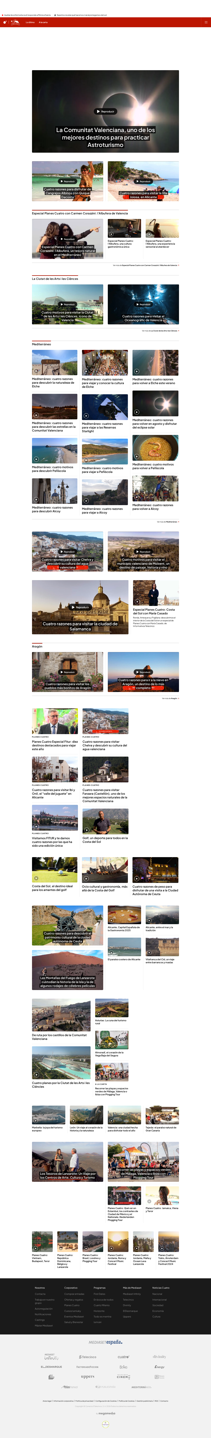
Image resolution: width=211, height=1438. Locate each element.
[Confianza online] (105, 1427)
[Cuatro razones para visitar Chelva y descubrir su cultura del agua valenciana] (105, 721)
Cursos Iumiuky (72, 1310)
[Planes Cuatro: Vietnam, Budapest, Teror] (42, 1241)
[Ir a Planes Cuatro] (15, 22)
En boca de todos (103, 1299)
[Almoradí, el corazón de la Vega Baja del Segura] (111, 1040)
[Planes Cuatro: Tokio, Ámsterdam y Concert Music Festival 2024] (168, 1241)
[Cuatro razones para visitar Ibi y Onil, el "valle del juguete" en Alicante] (55, 769)
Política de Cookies (126, 1401)
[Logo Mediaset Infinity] (51, 1357)
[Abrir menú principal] (206, 22)
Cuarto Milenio (102, 1305)
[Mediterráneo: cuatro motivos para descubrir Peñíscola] (54, 450)
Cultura (156, 1316)
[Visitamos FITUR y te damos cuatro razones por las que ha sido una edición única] (55, 818)
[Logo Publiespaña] (105, 1387)
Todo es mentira (102, 1316)
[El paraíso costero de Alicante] (124, 947)
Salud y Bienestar (73, 1322)
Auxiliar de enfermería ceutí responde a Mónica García (27, 15)
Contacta (40, 1293)
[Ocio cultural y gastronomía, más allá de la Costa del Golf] (105, 870)
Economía (158, 1310)
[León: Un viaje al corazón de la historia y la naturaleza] (86, 1115)
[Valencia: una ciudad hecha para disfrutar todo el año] (124, 1115)
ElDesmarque (130, 1310)
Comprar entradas (74, 1293)
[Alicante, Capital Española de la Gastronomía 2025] (124, 915)
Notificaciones (43, 1314)
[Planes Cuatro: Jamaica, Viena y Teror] (162, 1195)
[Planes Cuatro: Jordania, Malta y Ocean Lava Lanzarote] (143, 1241)
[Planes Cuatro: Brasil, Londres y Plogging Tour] (93, 1241)
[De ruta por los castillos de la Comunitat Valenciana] (61, 1015)
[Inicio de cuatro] (5, 22)
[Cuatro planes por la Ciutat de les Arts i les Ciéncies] (61, 1062)
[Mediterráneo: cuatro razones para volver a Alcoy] (155, 488)
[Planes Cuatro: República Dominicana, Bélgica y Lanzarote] (67, 1241)
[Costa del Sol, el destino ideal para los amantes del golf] (54, 870)
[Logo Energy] (160, 1367)
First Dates (99, 1293)
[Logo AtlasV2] (69, 1387)
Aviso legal (47, 1401)
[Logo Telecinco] (87, 1357)
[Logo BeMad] (52, 1377)
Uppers (127, 1316)
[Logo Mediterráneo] (141, 1387)
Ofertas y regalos (73, 1299)
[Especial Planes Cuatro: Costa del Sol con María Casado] (156, 593)
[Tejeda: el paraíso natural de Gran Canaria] (162, 1115)
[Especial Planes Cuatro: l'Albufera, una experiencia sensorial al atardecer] (162, 228)
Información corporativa (63, 1401)
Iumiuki (97, 1322)
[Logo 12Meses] (159, 1377)
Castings (40, 1319)
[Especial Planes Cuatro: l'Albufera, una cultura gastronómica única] (124, 228)
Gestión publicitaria (145, 1401)
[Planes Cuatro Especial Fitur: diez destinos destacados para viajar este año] (55, 721)
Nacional (157, 1293)
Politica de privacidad (84, 1401)
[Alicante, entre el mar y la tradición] (162, 915)
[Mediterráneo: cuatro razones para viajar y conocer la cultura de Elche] (105, 363)
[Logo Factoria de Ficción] (87, 1367)
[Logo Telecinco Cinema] (123, 1377)
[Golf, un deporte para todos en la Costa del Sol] (105, 821)
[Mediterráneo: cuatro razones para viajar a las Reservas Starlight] (105, 407)
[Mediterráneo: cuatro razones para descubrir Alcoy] (54, 491)
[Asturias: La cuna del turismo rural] (111, 1008)
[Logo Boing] (123, 1367)
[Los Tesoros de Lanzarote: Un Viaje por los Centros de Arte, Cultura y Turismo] (67, 1162)
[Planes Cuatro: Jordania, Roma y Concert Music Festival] (118, 1241)
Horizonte (99, 1310)
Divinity (127, 1305)
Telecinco (128, 1299)
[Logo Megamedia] (107, 1413)
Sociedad (157, 1305)
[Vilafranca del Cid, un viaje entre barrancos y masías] (162, 947)
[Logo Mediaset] (105, 1343)
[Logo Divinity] (159, 1357)
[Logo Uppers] (87, 1377)
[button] (105, 111)
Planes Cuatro (40, 737)
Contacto (164, 1401)
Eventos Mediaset (74, 1316)
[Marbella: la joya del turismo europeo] (48, 1115)
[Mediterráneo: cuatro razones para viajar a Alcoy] (105, 492)
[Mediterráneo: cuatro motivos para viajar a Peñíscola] (105, 451)
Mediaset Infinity (132, 1293)
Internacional (159, 1299)
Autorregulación (44, 1308)
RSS (156, 1401)
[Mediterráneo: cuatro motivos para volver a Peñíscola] (155, 448)
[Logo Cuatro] (123, 1357)
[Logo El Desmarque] (51, 1367)
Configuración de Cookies (106, 1401)
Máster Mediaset (44, 1325)
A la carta (101, 1084)
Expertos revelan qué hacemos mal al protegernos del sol (82, 15)
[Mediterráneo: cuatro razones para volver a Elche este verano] (155, 363)
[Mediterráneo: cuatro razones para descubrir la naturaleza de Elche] (54, 362)
